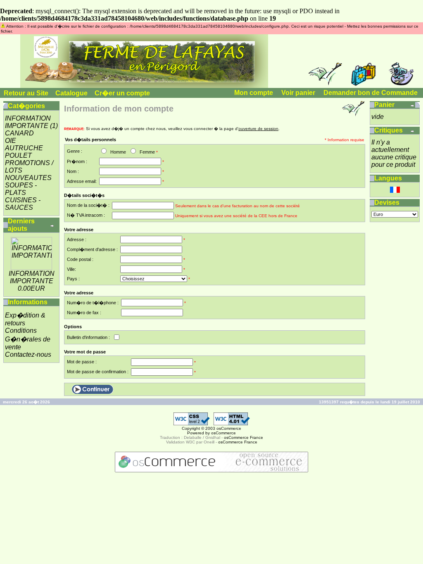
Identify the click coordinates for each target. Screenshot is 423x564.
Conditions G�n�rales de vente (27, 339)
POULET (18, 155)
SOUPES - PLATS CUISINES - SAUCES (22, 196)
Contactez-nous (28, 354)
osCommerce (228, 428)
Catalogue (71, 93)
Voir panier (298, 92)
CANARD (19, 133)
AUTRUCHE (24, 148)
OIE (10, 140)
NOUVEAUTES (28, 177)
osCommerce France (243, 437)
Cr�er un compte (122, 93)
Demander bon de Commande (370, 92)
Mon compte (253, 92)
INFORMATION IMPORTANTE (28, 122)
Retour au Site (26, 93)
